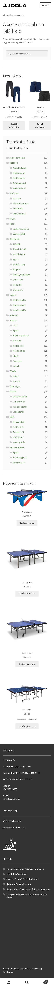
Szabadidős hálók (21, 229)
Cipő (15, 325)
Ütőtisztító (18, 290)
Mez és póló (18, 345)
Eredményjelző (20, 457)
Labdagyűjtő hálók (21, 274)
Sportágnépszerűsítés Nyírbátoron (22, 879)
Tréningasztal (19, 183)
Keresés (27, 982)
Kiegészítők (15, 239)
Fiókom (9, 982)
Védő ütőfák (18, 411)
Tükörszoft (18, 208)
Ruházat (13, 320)
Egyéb (12, 218)
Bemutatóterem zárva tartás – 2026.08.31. (25, 869)
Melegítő (17, 340)
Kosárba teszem (27, 523)
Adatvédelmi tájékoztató (14, 827)
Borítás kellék (19, 254)
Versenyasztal (19, 188)
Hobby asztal (19, 173)
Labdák (13, 295)
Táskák (13, 371)
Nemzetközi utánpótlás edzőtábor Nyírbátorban (28, 889)
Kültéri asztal (19, 178)
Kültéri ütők (18, 427)
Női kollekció (19, 350)
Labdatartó (18, 279)
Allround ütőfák (20, 396)
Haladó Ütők (18, 422)
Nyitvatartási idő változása (18, 884)
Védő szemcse (19, 213)
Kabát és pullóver (21, 335)
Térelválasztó (19, 462)
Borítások (14, 193)
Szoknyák (17, 361)
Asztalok (14, 162)
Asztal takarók (19, 168)
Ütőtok (16, 381)
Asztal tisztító (19, 249)
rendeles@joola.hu (11, 799)
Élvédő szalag (19, 264)
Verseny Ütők (19, 442)
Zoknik (16, 366)
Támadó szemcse (21, 203)
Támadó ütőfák (20, 406)
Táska (15, 376)
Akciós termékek (17, 157)
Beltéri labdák (19, 300)
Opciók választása (14, 126)
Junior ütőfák (19, 401)
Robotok (14, 315)
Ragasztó (17, 284)
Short (15, 356)
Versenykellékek (17, 447)
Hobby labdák (19, 305)
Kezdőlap (10, 15)
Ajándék (16, 244)
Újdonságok (15, 386)
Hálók (12, 223)
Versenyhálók (19, 234)
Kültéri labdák (19, 310)
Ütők (12, 417)
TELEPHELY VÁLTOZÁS (16, 874)
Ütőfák (13, 391)
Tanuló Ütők (18, 432)
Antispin (17, 198)
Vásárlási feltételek (12, 821)
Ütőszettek (18, 437)
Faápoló (16, 269)
